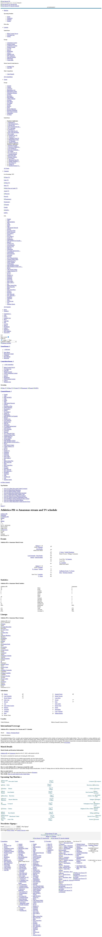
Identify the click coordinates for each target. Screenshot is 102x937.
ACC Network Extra (12, 258)
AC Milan (9, 103)
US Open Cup (10, 35)
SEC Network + (11, 295)
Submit (18, 826)
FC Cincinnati (11, 128)
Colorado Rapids (12, 154)
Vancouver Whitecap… (14, 147)
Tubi (8, 300)
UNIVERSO (10, 252)
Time (9, 340)
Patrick (32, 557)
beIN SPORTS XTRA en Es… (12, 442)
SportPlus (9, 297)
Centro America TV (12, 271)
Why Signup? (25, 826)
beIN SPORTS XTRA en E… (15, 266)
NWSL (9, 36)
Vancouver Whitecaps (21, 889)
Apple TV (9, 237)
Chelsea (9, 87)
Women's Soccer (80, 844)
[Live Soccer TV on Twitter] (66, 889)
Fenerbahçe (10, 113)
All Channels (7, 307)
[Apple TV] (16, 388)
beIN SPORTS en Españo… (14, 240)
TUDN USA (10, 243)
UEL (5, 315)
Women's (6, 311)
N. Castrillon (62, 562)
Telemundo (10, 249)
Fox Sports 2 (10, 236)
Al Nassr (9, 114)
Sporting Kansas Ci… (14, 165)
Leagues (6, 27)
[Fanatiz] (30, 388)
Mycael (6, 702)
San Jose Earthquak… (13, 149)
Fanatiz (9, 219)
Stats (2, 532)
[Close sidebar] (1, 504)
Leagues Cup (10, 66)
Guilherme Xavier (64, 571)
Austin (21, 909)
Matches (6, 10)
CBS (8, 223)
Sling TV (49, 844)
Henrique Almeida (67, 572)
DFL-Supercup (11, 55)
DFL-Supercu (7, 331)
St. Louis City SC (12, 152)
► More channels (5, 482)
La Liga (9, 48)
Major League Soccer (12, 33)
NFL (81, 867)
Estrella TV (10, 275)
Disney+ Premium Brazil (13, 732)
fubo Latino (10, 281)
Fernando (6, 709)
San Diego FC (12, 162)
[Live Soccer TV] (5, 1)
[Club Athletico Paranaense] (5, 516)
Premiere (9, 292)
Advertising (79, 848)
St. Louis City (22, 896)
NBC (8, 226)
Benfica (9, 106)
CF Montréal (12, 141)
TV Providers (47, 841)
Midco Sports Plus (11, 285)
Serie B (2, 506)
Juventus (9, 100)
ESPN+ (9, 235)
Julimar (2, 518)
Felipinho (40, 547)
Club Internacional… (13, 124)
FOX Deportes (11, 253)
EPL (5, 322)
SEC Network (10, 294)
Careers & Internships (81, 852)
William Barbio (59, 713)
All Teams (6, 168)
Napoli (9, 104)
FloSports (9, 278)
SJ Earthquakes (23, 893)
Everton (9, 94)
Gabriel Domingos (69, 552)
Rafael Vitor (58, 705)
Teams (5, 79)
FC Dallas (10, 151)
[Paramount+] (24, 388)
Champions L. (7, 313)
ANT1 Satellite (11, 262)
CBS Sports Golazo (12, 269)
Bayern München (11, 109)
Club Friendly (10, 74)
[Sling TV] (10, 388)
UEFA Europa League (9, 379)
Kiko (60, 572)
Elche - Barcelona (68, 845)
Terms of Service (21, 830)
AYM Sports (10, 263)
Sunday (9, 21)
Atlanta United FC (13, 142)
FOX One (9, 279)
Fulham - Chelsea (68, 847)
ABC (8, 220)
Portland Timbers (12, 157)
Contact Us (79, 863)
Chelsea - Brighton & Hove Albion (66, 860)
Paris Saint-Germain (12, 111)
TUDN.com (10, 301)
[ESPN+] (36, 388)
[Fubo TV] (4, 388)
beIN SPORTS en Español (10, 416)
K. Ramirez (69, 559)
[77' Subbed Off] (6, 655)
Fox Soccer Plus (11, 230)
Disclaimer (79, 851)
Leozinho (40, 567)
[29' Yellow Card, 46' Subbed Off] (4, 650)
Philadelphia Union (14, 139)
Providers (78, 854)
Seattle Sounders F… (14, 161)
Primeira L (6, 329)
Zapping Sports (11, 304)
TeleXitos (9, 298)
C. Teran (40, 576)
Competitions (4, 361)
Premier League (11, 47)
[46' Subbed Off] (3, 641)
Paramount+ (10, 239)
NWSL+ (9, 291)
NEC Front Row (11, 289)
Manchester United (12, 91)
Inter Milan (10, 101)
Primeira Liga (10, 54)
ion (8, 284)
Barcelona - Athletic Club (64, 852)
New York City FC (13, 131)
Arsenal (9, 85)
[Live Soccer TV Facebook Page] (66, 886)
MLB (77, 868)
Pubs (77, 855)
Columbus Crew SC (14, 138)
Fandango (9, 276)
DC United (11, 134)
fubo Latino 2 (10, 282)
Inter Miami (22, 865)
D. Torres (72, 571)
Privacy (78, 850)
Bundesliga (10, 51)
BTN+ (8, 268)
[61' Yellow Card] (6, 673)
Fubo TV (49, 845)
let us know (67, 742)
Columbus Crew (24, 880)
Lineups (3, 534)
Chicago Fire (11, 125)
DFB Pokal (10, 58)
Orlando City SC (13, 135)
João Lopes (58, 703)
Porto (8, 107)
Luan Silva (57, 698)
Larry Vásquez (58, 711)
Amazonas (3, 515)
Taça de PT (7, 332)
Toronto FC (12, 137)
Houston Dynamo (12, 145)
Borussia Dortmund (12, 110)
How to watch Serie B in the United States (19, 774)
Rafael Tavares (58, 696)
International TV (5, 535)
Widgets (78, 847)
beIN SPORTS (11, 222)
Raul (5, 713)
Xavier (56, 700)
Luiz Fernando (31, 555)
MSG (8, 288)
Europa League (11, 44)
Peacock (9, 256)
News (5, 309)
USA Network (11, 245)
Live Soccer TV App (81, 845)
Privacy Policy (11, 830)
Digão (56, 707)
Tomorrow (9, 18)
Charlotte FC (11, 129)
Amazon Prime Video (12, 259)
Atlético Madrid (11, 98)
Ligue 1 (9, 53)
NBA (77, 867)
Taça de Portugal (11, 57)
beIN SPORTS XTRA (13, 265)
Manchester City (11, 90)
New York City (23, 873)
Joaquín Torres (58, 694)
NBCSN (9, 248)
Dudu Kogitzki (39, 557)
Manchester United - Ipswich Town (65, 866)
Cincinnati (22, 870)
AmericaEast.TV (11, 261)
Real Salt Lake (12, 155)
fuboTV (9, 242)
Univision (9, 255)
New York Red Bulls (13, 132)
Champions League (12, 42)
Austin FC (11, 164)
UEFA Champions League (10, 373)
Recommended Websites (80, 857)
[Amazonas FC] (4, 529)
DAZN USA (10, 246)
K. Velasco (35, 569)
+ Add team (7, 349)
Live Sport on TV (80, 865)
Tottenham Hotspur (12, 93)
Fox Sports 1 (10, 233)
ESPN (8, 224)
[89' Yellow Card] (4, 629)
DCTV (9, 274)
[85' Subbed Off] (4, 647)
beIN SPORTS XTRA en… (37, 896)
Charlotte (21, 871)
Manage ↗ (7, 346)
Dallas (21, 894)
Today (8, 16)
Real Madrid (10, 97)
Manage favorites (6, 343)
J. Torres (61, 552)
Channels (6, 171)
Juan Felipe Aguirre (9, 705)
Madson (6, 707)
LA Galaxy (12, 158)
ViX (8, 302)
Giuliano (6, 711)
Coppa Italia (10, 60)
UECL (5, 316)
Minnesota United (24, 903)
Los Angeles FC (12, 148)
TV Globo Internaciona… (13, 250)
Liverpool (9, 88)
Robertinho (58, 709)
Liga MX (9, 68)
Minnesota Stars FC (14, 160)
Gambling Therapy (93, 845)
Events (2, 531)
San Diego (22, 907)
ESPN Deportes (11, 232)
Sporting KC (23, 910)
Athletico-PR (4, 514)
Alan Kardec (39, 549)
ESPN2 (9, 229)
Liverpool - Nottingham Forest (64, 858)
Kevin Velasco (7, 698)
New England (22, 868)
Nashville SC (11, 122)
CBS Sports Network (12, 227)
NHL (84, 867)
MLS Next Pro (11, 287)
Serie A (9, 50)
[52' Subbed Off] (5, 658)
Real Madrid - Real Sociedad (65, 849)
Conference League (12, 45)
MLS (5, 319)
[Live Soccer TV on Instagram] (66, 892)
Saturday (9, 19)
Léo (5, 703)
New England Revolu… (14, 126)
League (4, 340)
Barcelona (9, 96)
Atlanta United (23, 886)
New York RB (23, 874)
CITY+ (9, 272)
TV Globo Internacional (10, 426)
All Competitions (8, 76)
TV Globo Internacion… (36, 878)
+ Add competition (8, 364)
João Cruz (6, 700)
